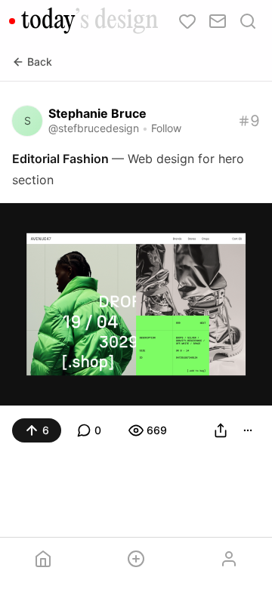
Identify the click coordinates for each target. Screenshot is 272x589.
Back (39, 61)
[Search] (248, 21)
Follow (166, 128)
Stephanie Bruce (97, 113)
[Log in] (228, 559)
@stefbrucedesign (93, 128)
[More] (248, 430)
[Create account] (136, 559)
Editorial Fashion (62, 158)
